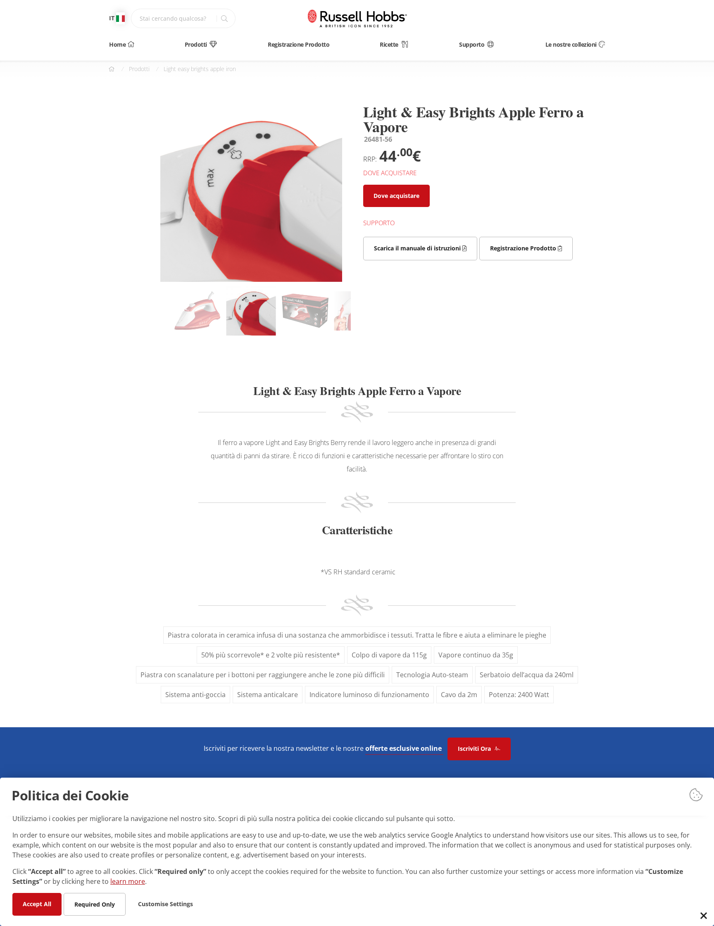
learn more (127, 881)
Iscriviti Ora (475, 748)
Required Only (94, 904)
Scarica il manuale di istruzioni (418, 248)
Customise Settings (165, 903)
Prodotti (196, 44)
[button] (334, 261)
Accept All (37, 903)
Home (117, 44)
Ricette (389, 44)
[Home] (357, 18)
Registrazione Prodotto (298, 44)
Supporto (471, 44)
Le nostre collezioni (571, 44)
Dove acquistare (396, 196)
